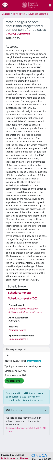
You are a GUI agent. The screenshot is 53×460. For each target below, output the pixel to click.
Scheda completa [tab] (19, 292)
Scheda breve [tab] (17, 286)
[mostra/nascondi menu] (50, 5)
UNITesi (6, 13)
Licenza (24, 458)
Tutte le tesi (19, 13)
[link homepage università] (30, 5)
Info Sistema (8, 458)
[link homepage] (6, 5)
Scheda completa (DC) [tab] (22, 298)
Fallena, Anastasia (18, 34)
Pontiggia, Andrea (17, 330)
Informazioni (15, 410)
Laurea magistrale (38, 13)
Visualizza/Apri (14, 380)
